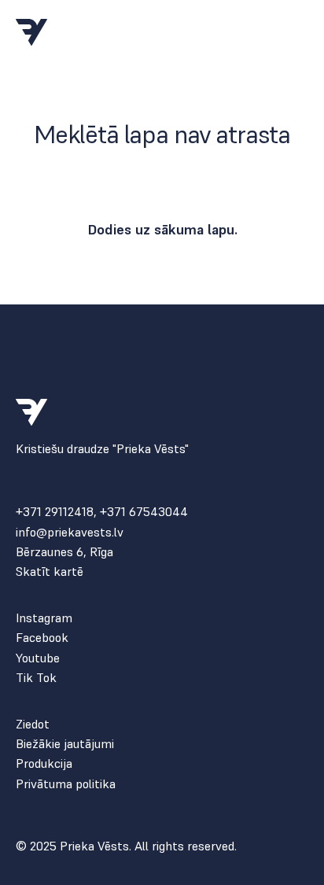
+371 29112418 (55, 511)
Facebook (42, 637)
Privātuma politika (66, 783)
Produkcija (44, 763)
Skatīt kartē (49, 571)
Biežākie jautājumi (65, 743)
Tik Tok (36, 677)
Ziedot (33, 724)
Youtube (38, 658)
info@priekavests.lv (69, 532)
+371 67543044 (144, 511)
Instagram (44, 617)
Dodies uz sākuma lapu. (162, 229)
